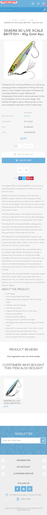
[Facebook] (17, 489)
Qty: (16, 146)
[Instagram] (29, 489)
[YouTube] (23, 489)
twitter (24, 178)
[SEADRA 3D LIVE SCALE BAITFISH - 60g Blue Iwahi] (13, 388)
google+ (32, 178)
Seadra (27, 116)
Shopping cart (43, 3)
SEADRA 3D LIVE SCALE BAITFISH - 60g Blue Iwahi (13, 403)
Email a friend (26, 170)
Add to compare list (20, 170)
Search (44, 9)
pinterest (28, 178)
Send (42, 440)
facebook (20, 178)
